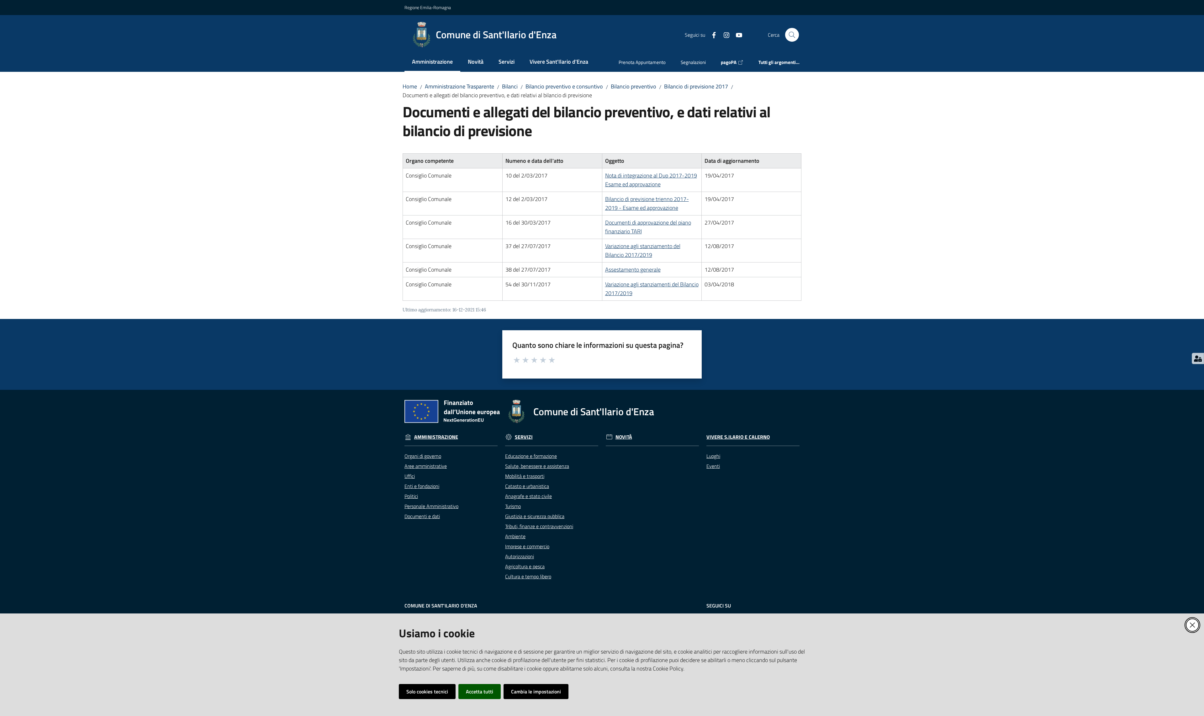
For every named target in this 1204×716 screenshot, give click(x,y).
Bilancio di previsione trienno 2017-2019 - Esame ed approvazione (647, 203)
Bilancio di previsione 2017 (696, 86)
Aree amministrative (425, 466)
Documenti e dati (422, 516)
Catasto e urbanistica (527, 486)
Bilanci (510, 86)
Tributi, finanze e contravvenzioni (539, 526)
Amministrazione (436, 437)
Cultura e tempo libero (528, 576)
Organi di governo (422, 456)
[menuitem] (432, 62)
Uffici (409, 476)
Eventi (713, 466)
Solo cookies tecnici (427, 691)
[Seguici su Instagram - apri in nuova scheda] (724, 34)
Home (410, 86)
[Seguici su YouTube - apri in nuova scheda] (736, 34)
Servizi (524, 437)
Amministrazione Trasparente (459, 86)
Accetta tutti (479, 691)
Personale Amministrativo (431, 506)
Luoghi (713, 456)
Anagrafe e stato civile (528, 496)
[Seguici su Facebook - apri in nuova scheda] (711, 34)
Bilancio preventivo (633, 86)
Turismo (513, 506)
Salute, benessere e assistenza (537, 466)
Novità (623, 437)
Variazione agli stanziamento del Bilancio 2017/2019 (642, 250)
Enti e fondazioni (421, 486)
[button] (792, 34)
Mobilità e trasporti (524, 476)
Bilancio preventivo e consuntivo (564, 86)
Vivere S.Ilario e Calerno (738, 437)
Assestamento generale (633, 269)
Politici (411, 496)
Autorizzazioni (519, 556)
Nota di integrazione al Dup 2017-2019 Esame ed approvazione (651, 179)
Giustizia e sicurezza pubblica (534, 516)
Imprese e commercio (527, 546)
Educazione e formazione (531, 456)
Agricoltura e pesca (525, 566)
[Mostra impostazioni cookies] (1198, 358)
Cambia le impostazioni (536, 691)
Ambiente (515, 536)
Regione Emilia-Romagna (427, 7)
